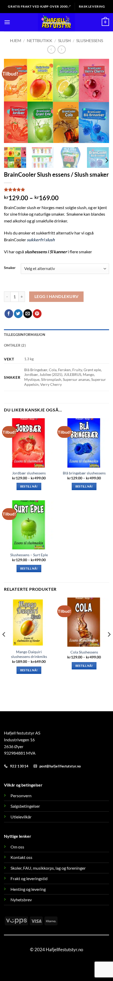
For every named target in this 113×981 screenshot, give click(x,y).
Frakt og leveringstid (29, 878)
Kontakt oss (21, 857)
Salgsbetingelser (25, 806)
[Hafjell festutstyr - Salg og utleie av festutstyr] (56, 22)
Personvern (21, 795)
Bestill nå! (29, 486)
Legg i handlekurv (56, 296)
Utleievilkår (21, 816)
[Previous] (12, 101)
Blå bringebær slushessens (84, 473)
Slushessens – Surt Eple (29, 555)
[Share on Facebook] (8, 313)
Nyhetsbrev (21, 899)
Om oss (17, 846)
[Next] (100, 101)
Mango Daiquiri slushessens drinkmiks (29, 654)
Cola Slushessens (84, 652)
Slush (64, 40)
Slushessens (89, 40)
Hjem (15, 40)
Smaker (10, 268)
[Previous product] (62, 49)
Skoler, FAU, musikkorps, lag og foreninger (48, 867)
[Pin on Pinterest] (37, 313)
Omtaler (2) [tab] (15, 345)
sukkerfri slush (41, 239)
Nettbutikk (39, 40)
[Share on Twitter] (18, 313)
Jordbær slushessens (29, 473)
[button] (7, 22)
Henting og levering (28, 889)
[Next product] (51, 49)
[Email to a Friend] (27, 313)
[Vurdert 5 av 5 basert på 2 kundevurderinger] (56, 189)
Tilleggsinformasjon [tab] (24, 334)
